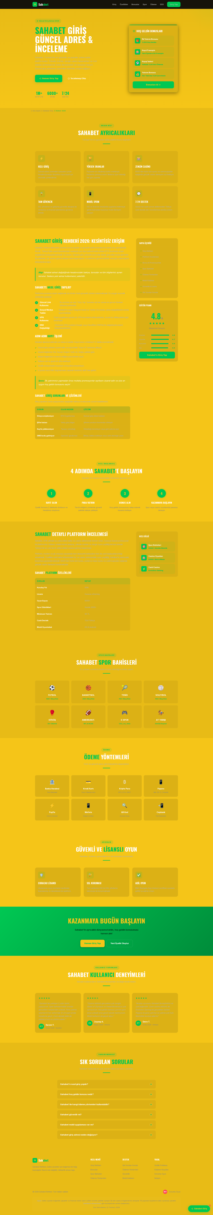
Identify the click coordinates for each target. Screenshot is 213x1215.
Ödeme (153, 4)
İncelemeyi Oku (78, 78)
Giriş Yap (174, 4)
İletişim (157, 1178)
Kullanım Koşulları (161, 1170)
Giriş (114, 4)
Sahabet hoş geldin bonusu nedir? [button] (106, 1094)
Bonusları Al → (153, 84)
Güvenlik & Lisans (150, 286)
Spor (145, 4)
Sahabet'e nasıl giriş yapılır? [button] (106, 1084)
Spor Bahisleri (148, 269)
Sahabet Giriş (200, 1208)
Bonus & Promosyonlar (152, 263)
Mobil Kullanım (148, 280)
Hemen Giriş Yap (50, 78)
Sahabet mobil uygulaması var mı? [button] (106, 1124)
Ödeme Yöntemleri (150, 275)
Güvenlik (126, 1174)
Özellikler (124, 4)
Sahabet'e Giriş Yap (157, 355)
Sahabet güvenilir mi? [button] (106, 1114)
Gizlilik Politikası (160, 1165)
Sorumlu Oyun (160, 1174)
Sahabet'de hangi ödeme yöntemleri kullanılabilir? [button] (106, 1104)
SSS (162, 4)
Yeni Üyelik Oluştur (119, 943)
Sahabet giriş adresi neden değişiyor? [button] (106, 1134)
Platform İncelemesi (151, 257)
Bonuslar (135, 4)
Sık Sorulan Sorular (150, 292)
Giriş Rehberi (148, 251)
